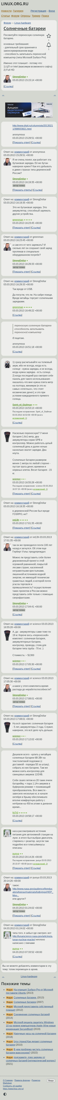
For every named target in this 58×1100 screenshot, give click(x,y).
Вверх (51, 1081)
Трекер (36, 15)
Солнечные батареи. (25, 997)
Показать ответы (22, 190)
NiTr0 (15, 812)
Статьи (5, 15)
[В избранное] (48, 36)
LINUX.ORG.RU (14, 3)
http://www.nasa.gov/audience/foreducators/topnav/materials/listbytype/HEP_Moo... (32, 892)
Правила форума (22, 1080)
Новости (6, 10)
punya (15, 853)
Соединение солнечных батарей (32, 1014)
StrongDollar (19, 76)
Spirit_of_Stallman (22, 404)
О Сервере (8, 1080)
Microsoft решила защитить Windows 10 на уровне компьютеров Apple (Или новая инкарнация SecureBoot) (31, 1025)
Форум (15, 15)
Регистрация (38, 10)
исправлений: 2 (40, 864)
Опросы (25, 15)
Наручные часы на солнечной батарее (35, 1033)
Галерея (18, 10)
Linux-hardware (22, 23)
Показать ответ (21, 142)
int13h (15, 520)
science (16, 479)
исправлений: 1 (19, 418)
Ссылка (8, 86)
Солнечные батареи (25, 28)
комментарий (21, 152)
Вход (52, 10)
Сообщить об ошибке (12, 1086)
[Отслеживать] (48, 45)
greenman (17, 219)
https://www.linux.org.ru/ (13, 1089)
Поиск (45, 15)
